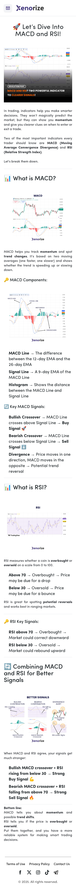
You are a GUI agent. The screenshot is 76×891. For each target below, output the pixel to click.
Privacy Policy (39, 864)
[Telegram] (56, 872)
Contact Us (62, 864)
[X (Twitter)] (29, 872)
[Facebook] (20, 872)
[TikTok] (47, 872)
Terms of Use (15, 864)
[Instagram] (38, 872)
